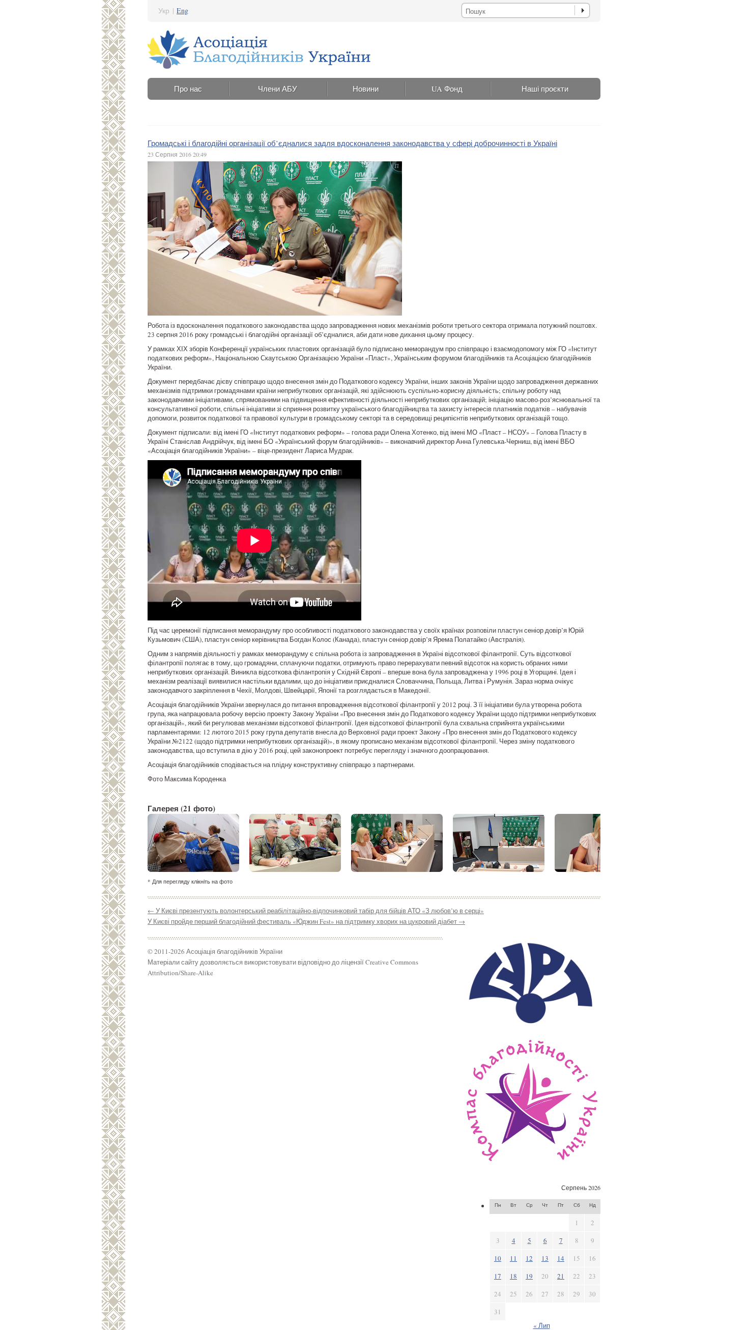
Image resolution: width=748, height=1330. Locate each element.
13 (545, 1258)
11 (513, 1258)
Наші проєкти (545, 88)
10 (497, 1258)
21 (560, 1276)
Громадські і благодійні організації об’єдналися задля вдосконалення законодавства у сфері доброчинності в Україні (352, 143)
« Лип (541, 1325)
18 (513, 1276)
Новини (366, 88)
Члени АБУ (277, 88)
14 (560, 1258)
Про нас (188, 88)
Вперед (584, 843)
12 (529, 1258)
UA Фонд (447, 88)
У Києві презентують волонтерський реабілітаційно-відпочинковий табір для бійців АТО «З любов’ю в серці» (316, 910)
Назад (164, 843)
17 (497, 1276)
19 (529, 1276)
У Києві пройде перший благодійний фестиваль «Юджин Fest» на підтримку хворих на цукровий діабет (306, 921)
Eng (182, 10)
